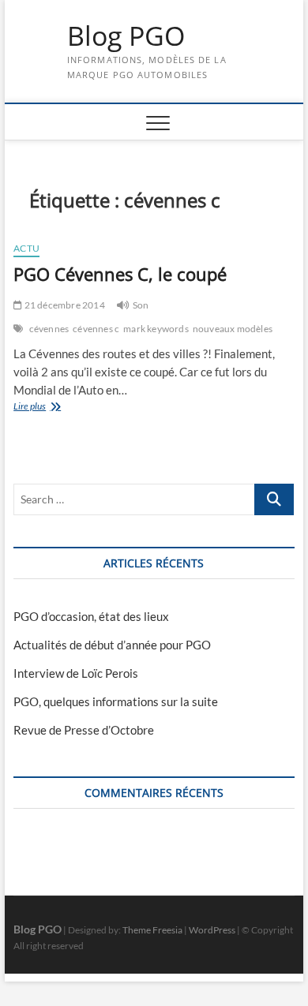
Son (141, 305)
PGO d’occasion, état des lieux (91, 616)
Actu (26, 248)
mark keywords (156, 329)
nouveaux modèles (232, 329)
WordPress (212, 930)
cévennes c (96, 329)
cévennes (49, 329)
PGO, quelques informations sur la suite (115, 701)
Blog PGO (126, 36)
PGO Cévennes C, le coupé (120, 274)
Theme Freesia (152, 930)
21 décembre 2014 (63, 305)
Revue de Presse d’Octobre (83, 730)
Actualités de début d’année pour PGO (112, 645)
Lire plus (48, 407)
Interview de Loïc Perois (75, 673)
